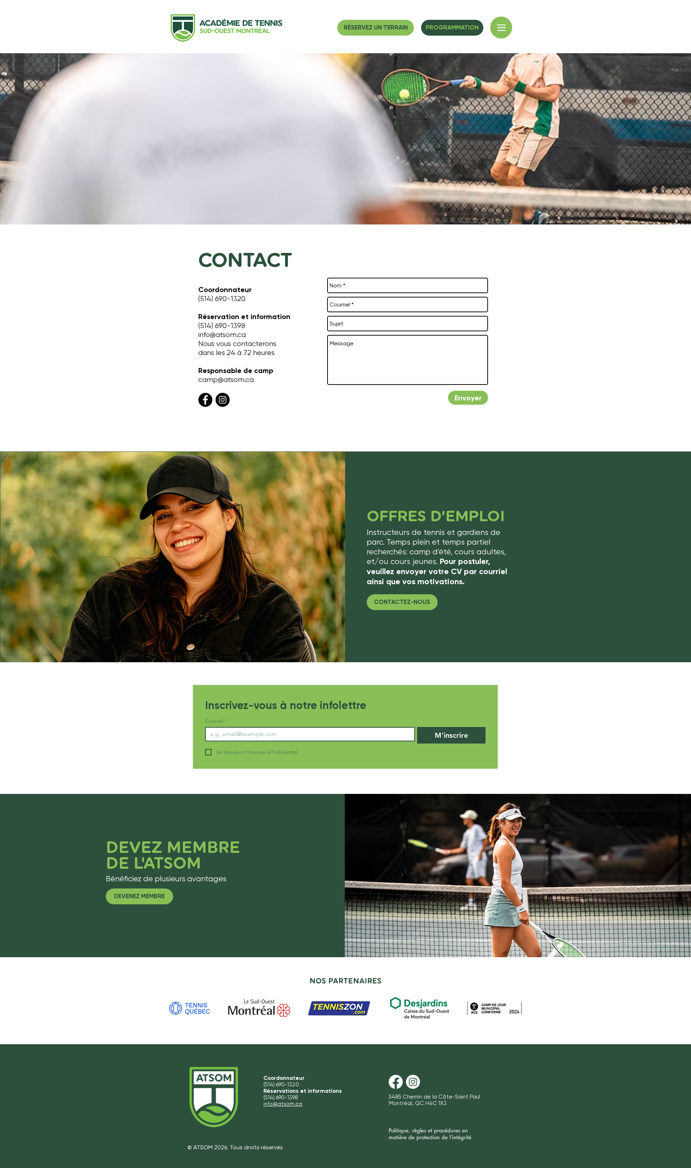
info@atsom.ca (222, 335)
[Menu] (501, 27)
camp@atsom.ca (226, 380)
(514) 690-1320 (221, 299)
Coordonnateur (225, 289)
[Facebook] (205, 400)
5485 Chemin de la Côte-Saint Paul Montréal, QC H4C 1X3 (434, 1100)
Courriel (216, 721)
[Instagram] (223, 400)
